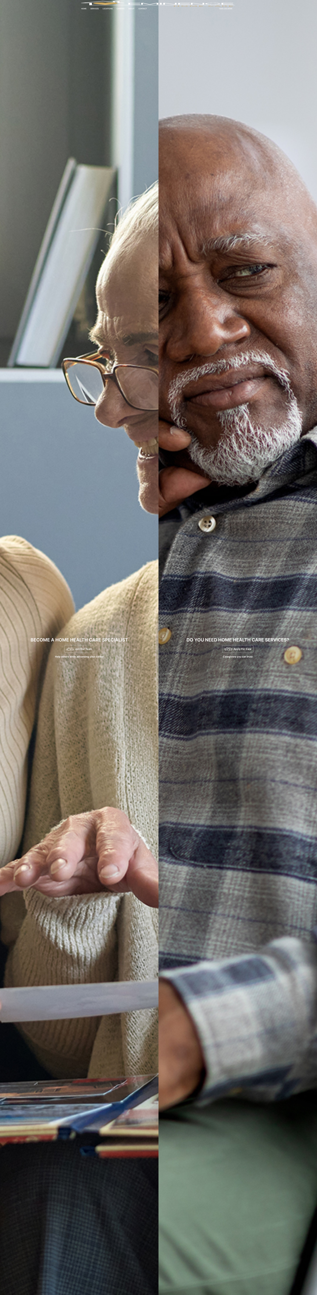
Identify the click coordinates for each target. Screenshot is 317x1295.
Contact (142, 9)
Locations (108, 9)
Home (83, 9)
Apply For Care (242, 649)
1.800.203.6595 (225, 9)
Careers (120, 9)
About (131, 9)
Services (94, 9)
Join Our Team (83, 649)
